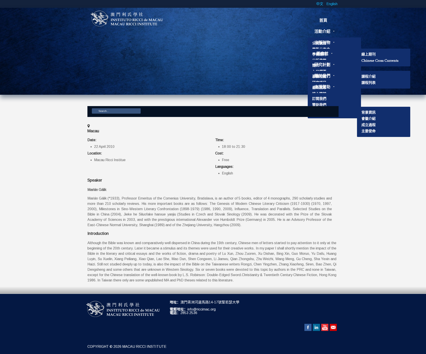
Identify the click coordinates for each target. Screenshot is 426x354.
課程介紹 (368, 76)
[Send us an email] (333, 327)
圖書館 (322, 53)
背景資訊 (368, 112)
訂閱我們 (319, 99)
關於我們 (322, 75)
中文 (320, 4)
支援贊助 (322, 87)
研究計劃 (322, 64)
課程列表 (368, 83)
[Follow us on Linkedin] (316, 327)
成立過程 (368, 125)
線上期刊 (368, 54)
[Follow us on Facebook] (308, 327)
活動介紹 (322, 31)
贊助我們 (319, 105)
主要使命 (368, 131)
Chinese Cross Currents (379, 60)
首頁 (323, 20)
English (331, 4)
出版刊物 (322, 42)
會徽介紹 (368, 119)
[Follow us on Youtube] (324, 327)
